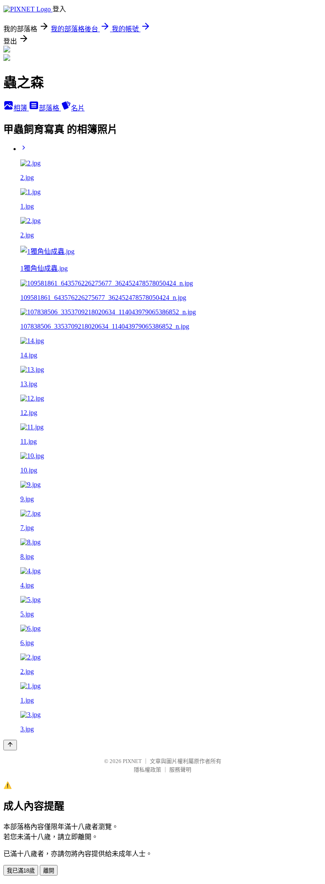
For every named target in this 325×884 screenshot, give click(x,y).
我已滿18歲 (21, 871)
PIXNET (132, 761)
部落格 (50, 108)
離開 (48, 871)
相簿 (21, 108)
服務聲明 (180, 769)
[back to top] (10, 745)
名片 (78, 108)
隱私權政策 (147, 769)
